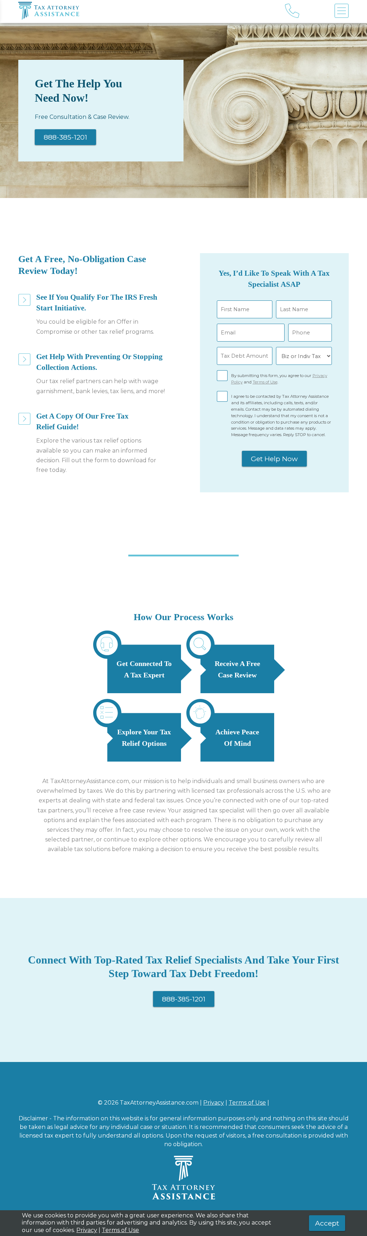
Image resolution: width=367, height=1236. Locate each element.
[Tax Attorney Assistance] (133, 11)
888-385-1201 (65, 137)
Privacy (213, 1102)
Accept (327, 1223)
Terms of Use (265, 382)
